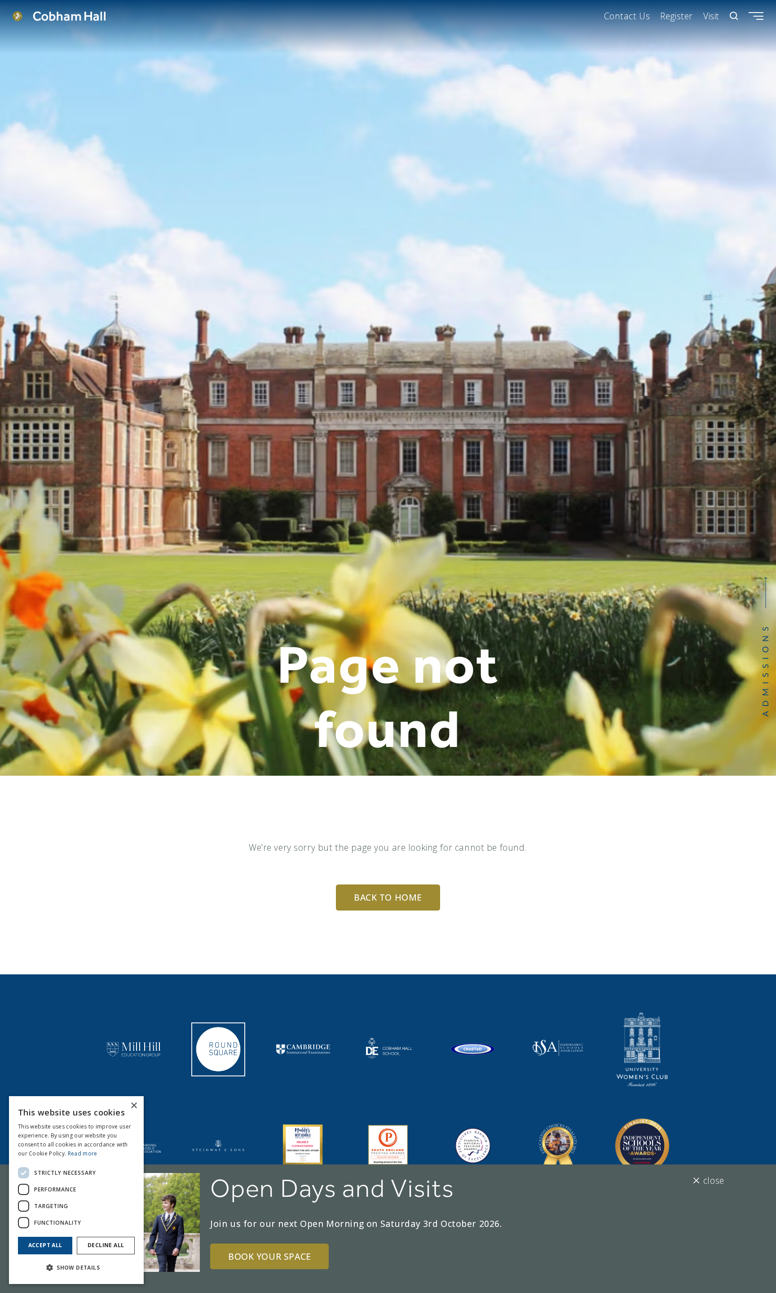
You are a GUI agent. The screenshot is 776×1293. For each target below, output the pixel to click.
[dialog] (76, 1190)
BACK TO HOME (388, 897)
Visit (711, 16)
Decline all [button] (106, 1245)
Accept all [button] (45, 1245)
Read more (82, 1153)
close (713, 1180)
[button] (76, 1267)
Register (676, 16)
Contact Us (627, 16)
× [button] (133, 1105)
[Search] (734, 16)
